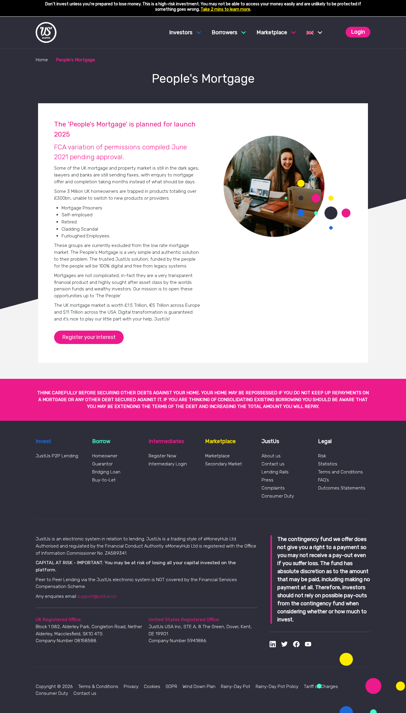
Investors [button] (181, 32)
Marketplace (217, 456)
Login (358, 32)
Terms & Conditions (98, 686)
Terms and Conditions (340, 472)
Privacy (131, 686)
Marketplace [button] (272, 32)
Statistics (327, 464)
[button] (314, 32)
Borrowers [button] (225, 32)
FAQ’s (323, 480)
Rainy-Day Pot (235, 686)
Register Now (162, 456)
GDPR (171, 686)
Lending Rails (275, 472)
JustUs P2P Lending (57, 456)
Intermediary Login (168, 464)
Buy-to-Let (104, 480)
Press (267, 480)
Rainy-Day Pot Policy (277, 686)
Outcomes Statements (341, 488)
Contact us (273, 464)
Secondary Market (223, 464)
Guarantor (102, 464)
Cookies (152, 686)
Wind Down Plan (198, 686)
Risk (322, 456)
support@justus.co (97, 596)
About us (271, 456)
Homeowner (104, 456)
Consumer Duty (278, 496)
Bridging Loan (106, 472)
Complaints (273, 488)
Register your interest (89, 337)
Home (42, 59)
